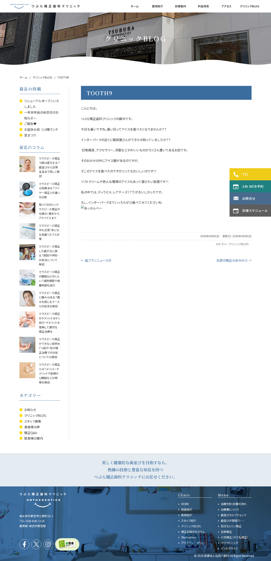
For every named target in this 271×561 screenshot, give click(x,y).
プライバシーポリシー (194, 543)
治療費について (230, 509)
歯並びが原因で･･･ (232, 521)
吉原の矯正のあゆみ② (234, 260)
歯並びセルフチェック (233, 515)
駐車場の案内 (33, 438)
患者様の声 (32, 427)
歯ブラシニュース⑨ (96, 260)
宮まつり (30, 135)
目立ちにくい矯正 (231, 526)
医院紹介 (186, 515)
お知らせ (30, 409)
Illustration (188, 537)
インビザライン (229, 548)
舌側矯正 (226, 532)
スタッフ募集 (32, 421)
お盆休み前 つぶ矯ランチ (41, 129)
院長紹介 (186, 509)
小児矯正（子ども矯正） (234, 537)
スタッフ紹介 (188, 521)
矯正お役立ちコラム (193, 532)
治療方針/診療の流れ (234, 504)
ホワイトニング (229, 543)
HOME (185, 504)
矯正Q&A (30, 432)
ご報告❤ (30, 123)
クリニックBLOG (239, 244)
